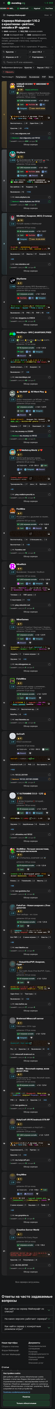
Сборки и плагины (10, 1346)
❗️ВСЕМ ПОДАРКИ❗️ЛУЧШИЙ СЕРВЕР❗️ (29, 802)
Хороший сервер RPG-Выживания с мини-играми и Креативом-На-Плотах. (33, 287)
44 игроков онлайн (27, 979)
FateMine (21, 679)
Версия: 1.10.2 (43, 68)
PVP (44, 77)
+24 (12, 1210)
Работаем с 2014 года (26, 1026)
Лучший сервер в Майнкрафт (29, 224)
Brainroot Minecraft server (30, 1018)
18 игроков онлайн (26, 348)
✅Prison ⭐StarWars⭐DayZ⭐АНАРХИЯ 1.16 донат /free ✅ (34, 340)
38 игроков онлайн (26, 231)
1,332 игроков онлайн (28, 524)
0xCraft (20, 734)
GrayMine (21, 1174)
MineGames (22, 619)
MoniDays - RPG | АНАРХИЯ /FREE (33, 332)
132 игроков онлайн (27, 922)
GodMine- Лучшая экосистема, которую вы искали (32, 850)
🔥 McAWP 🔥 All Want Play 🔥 (31, 392)
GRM (18, 1182)
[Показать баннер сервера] (49, 117)
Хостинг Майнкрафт (11, 1354)
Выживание (34, 77)
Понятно (26, 1397)
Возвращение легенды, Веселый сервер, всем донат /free (33, 1078)
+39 (28, 545)
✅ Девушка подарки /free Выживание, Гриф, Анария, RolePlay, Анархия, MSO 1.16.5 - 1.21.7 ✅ (33, 93)
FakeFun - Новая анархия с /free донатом (33, 906)
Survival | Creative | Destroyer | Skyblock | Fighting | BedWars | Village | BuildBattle (33, 628)
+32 (27, 999)
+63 (12, 829)
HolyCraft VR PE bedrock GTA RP (33, 1120)
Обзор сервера (31, 144)
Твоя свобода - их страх (27, 914)
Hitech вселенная (23, 742)
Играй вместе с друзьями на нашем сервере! (32, 517)
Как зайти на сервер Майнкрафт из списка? (24, 1310)
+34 (47, 313)
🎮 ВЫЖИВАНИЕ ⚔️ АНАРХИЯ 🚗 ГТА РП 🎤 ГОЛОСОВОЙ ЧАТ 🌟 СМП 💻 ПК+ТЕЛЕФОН (34, 160)
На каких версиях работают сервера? (26, 1318)
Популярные (21, 77)
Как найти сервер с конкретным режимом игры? (23, 1327)
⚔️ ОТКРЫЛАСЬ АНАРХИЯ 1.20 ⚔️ (31, 858)
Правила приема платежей (36, 1358)
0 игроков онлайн (26, 1034)
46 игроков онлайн (27, 809)
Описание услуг (35, 1363)
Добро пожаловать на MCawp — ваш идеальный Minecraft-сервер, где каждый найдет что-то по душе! (32, 400)
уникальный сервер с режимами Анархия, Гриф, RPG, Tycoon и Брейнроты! (30, 687)
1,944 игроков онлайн (28, 1135)
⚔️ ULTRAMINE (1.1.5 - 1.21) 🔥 (31, 793)
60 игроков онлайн (27, 694)
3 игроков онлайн (26, 294)
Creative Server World (27, 1230)
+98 (12, 886)
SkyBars (20, 152)
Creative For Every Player (27, 1237)
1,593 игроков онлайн (28, 168)
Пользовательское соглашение (37, 1347)
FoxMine (20, 509)
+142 (29, 192)
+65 (12, 259)
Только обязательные (26, 1403)
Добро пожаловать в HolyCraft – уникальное (30, 1128)
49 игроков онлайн (27, 1085)
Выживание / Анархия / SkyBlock (30, 572)
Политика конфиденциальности (16, 1392)
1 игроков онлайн (26, 407)
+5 (48, 1049)
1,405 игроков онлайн (28, 580)
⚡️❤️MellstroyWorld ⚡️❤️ (29, 450)
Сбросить (9, 72)
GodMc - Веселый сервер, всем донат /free (32, 1070)
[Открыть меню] (4, 3)
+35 (25, 714)
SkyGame (21, 279)
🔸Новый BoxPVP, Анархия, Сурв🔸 (30, 963)
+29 (27, 372)
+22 (28, 600)
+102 (13, 770)
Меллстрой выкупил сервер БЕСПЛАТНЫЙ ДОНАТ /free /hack (30, 458)
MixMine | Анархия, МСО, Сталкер (34, 216)
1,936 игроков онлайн (28, 101)
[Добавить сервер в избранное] (19, 112)
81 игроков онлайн (26, 865)
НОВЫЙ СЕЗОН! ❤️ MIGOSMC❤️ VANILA (32, 85)
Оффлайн (23, 465)
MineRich (21, 564)
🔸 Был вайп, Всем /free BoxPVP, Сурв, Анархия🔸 (33, 971)
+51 (12, 489)
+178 (26, 128)
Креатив (28, 68)
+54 (48, 426)
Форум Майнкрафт (10, 1350)
